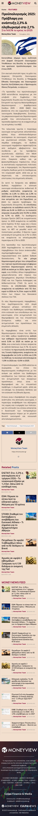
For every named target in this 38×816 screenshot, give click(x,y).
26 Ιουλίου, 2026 (7, 492)
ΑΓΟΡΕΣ (14, 780)
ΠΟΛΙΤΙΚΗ (10, 783)
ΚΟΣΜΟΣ (32, 780)
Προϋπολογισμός (12, 426)
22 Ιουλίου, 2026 (7, 554)
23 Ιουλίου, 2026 (7, 536)
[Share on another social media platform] (30, 432)
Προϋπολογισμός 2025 (27, 426)
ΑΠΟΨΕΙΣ (27, 783)
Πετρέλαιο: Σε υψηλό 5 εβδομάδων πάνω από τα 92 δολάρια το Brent (13, 544)
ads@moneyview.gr (22, 801)
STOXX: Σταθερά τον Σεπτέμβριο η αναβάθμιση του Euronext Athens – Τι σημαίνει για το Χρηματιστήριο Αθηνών (12, 522)
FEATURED (12, 10)
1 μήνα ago (31, 598)
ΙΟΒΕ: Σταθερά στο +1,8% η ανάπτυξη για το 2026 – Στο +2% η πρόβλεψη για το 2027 (23, 712)
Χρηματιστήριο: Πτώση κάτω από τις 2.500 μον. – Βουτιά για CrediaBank (24, 725)
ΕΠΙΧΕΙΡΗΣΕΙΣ (5, 780)
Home (4, 10)
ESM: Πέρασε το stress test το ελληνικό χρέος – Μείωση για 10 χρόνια (13, 500)
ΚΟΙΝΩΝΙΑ (18, 783)
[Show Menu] (3, 3)
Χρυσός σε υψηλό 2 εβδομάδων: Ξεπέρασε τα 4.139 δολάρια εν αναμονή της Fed (12, 563)
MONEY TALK (23, 780)
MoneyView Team (9, 34)
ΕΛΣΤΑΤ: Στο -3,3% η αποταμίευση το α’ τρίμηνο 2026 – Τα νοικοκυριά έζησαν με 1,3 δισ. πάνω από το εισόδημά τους (13, 480)
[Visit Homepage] (19, 3)
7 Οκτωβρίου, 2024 (24, 34)
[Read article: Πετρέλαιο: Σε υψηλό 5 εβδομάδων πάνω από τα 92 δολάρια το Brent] (31, 542)
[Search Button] (35, 3)
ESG (4, 783)
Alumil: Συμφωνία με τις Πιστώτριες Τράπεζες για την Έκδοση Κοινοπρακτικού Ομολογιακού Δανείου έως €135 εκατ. (23, 637)
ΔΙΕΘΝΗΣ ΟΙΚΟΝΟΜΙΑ (27, 778)
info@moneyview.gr (23, 799)
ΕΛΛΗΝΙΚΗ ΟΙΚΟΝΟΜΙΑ (10, 778)
